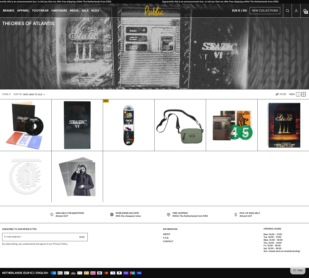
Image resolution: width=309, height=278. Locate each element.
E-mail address (12, 236)
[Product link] (25, 125)
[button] (287, 10)
